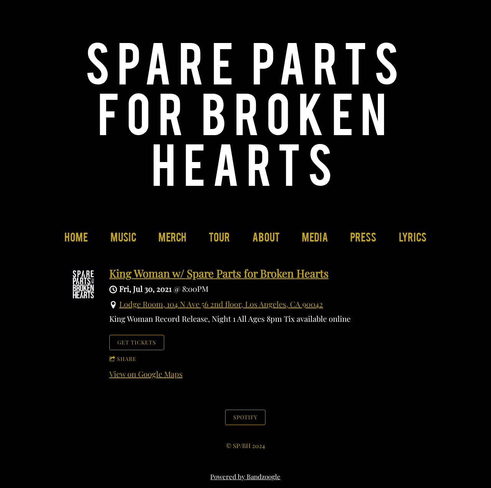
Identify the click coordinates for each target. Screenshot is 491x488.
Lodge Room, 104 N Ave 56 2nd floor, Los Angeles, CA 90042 (221, 304)
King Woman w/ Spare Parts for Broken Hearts (219, 273)
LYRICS (413, 240)
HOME (76, 240)
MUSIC (123, 240)
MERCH (172, 240)
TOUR (219, 240)
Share (127, 358)
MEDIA (315, 240)
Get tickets (136, 342)
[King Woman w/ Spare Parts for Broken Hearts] (83, 297)
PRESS (363, 240)
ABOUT (266, 240)
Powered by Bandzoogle (245, 476)
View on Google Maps (146, 374)
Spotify (245, 417)
